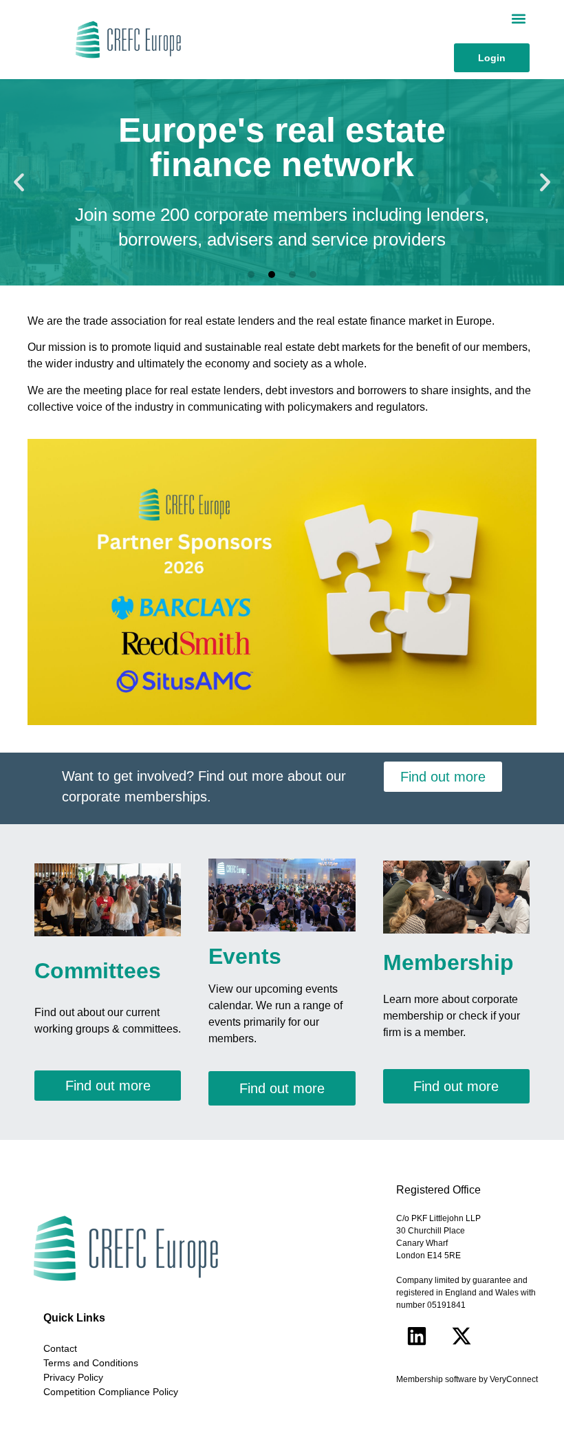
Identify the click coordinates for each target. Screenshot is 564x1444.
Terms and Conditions (90, 1362)
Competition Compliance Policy (110, 1391)
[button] (518, 18)
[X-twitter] (461, 1336)
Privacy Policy (73, 1377)
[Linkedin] (416, 1336)
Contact (60, 1348)
